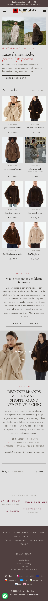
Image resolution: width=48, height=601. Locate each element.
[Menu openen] (4, 10)
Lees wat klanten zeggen (24, 324)
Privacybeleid (36, 540)
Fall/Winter (14, 532)
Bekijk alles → (39, 91)
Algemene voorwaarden (16, 540)
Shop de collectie (16, 78)
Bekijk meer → (39, 471)
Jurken (25, 532)
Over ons (17, 536)
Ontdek (24, 359)
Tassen (42, 532)
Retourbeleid (29, 536)
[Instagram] (6, 576)
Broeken (34, 532)
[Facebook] (10, 576)
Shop (4, 532)
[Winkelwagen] (44, 10)
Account (24, 544)
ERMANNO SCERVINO (36, 502)
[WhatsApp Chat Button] (5, 596)
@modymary (18, 471)
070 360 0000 (24, 566)
